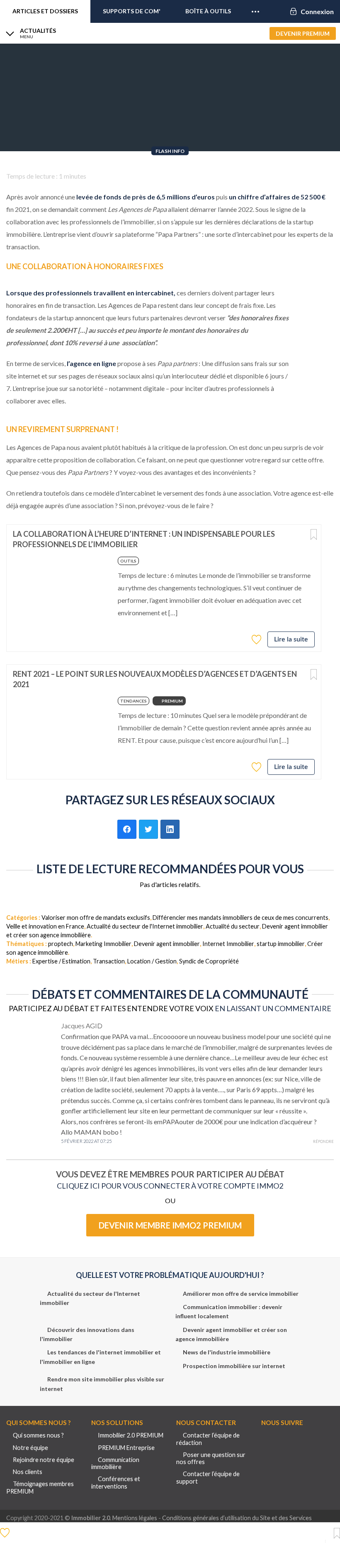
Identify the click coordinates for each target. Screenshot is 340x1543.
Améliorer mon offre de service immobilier (241, 1293)
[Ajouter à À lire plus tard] (314, 535)
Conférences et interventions (115, 1482)
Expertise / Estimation (61, 961)
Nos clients (27, 1471)
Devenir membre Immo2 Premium (170, 1225)
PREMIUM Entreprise (126, 1447)
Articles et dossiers (45, 11)
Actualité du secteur (233, 926)
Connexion (317, 11)
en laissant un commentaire (273, 1008)
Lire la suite (291, 639)
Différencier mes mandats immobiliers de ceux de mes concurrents (240, 917)
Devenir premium (303, 33)
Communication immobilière (115, 1463)
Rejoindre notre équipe (43, 1459)
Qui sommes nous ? (38, 1435)
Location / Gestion (152, 961)
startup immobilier (281, 943)
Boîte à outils (208, 11)
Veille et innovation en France (45, 926)
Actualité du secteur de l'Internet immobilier (145, 926)
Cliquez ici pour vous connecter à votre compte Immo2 (170, 1185)
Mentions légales (134, 1517)
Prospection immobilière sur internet (234, 1365)
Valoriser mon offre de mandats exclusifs (95, 917)
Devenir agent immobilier (167, 943)
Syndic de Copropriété (209, 961)
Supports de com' (131, 11)
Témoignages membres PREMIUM (40, 1487)
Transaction (109, 961)
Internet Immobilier (228, 943)
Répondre (323, 1141)
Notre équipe (30, 1447)
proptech (60, 943)
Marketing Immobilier (103, 943)
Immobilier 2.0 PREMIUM (130, 1435)
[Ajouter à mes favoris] (257, 639)
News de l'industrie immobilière (226, 1352)
